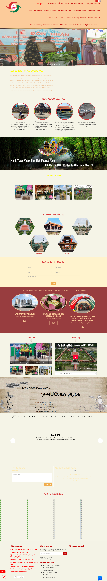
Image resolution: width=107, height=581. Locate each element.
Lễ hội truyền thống (55, 416)
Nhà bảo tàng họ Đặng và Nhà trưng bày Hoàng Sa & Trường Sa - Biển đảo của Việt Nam (86, 123)
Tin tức (67, 3)
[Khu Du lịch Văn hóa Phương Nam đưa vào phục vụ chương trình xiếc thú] (44, 192)
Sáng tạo (15, 416)
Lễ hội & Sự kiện (50, 3)
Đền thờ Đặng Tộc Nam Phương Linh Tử (42, 122)
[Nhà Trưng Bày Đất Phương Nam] (65, 111)
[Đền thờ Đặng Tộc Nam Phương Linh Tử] (42, 111)
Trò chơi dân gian (71, 416)
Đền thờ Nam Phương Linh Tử (20, 122)
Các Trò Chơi (53, 17)
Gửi (65, 553)
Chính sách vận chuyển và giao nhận (51, 565)
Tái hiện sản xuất (90, 416)
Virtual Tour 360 (94, 17)
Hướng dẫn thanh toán (48, 570)
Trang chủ (40, 3)
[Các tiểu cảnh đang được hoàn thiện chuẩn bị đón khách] (63, 192)
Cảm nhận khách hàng (79, 10)
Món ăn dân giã (46, 416)
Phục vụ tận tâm (27, 416)
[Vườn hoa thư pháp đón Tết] (83, 192)
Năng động (20, 416)
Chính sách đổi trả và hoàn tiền (50, 572)
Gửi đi (53, 283)
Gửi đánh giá (48, 484)
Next (12, 440)
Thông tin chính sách (75, 24)
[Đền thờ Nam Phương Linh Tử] (20, 111)
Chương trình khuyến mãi (90, 24)
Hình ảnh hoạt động (64, 10)
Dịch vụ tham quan (94, 10)
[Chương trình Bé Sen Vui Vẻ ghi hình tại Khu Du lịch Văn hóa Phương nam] (24, 192)
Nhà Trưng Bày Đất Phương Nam (64, 122)
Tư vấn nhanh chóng (36, 416)
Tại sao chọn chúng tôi (35, 10)
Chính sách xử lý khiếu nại (49, 577)
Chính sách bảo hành (48, 574)
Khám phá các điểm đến (92, 3)
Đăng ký (3, 571)
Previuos (100, 440)
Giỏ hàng (74, 3)
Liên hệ (80, 3)
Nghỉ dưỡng (63, 416)
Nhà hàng (63, 24)
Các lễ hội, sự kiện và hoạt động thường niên (73, 17)
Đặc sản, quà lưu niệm (81, 416)
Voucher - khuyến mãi (50, 10)
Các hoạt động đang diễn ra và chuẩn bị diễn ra (44, 24)
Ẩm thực (60, 3)
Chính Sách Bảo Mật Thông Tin (50, 567)
